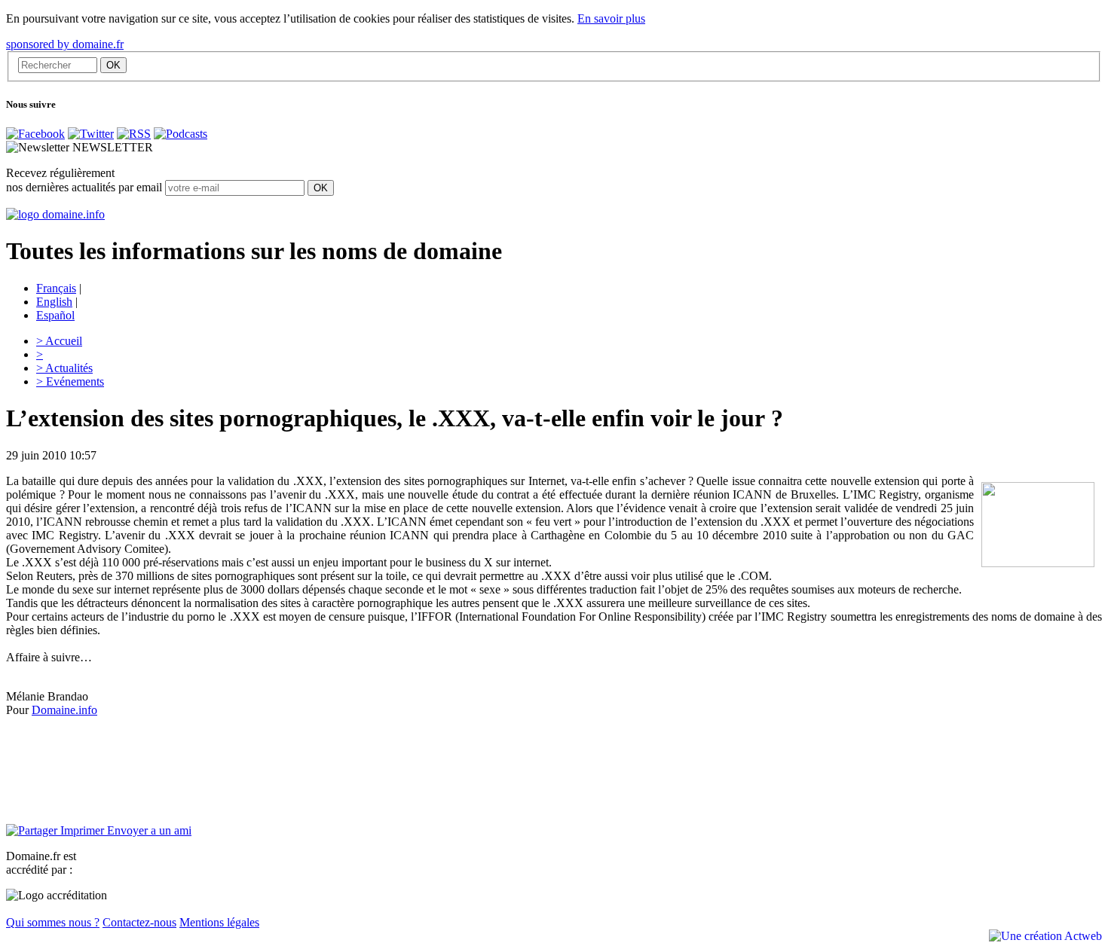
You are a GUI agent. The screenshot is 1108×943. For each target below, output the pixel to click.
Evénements (70, 381)
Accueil (59, 340)
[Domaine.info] (55, 214)
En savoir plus (611, 18)
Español (55, 315)
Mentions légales (219, 922)
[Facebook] (35, 133)
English (54, 301)
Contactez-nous (139, 922)
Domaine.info (64, 709)
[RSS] (134, 133)
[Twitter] (91, 133)
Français (56, 288)
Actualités (64, 368)
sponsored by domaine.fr (65, 44)
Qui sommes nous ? (52, 922)
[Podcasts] (180, 133)
